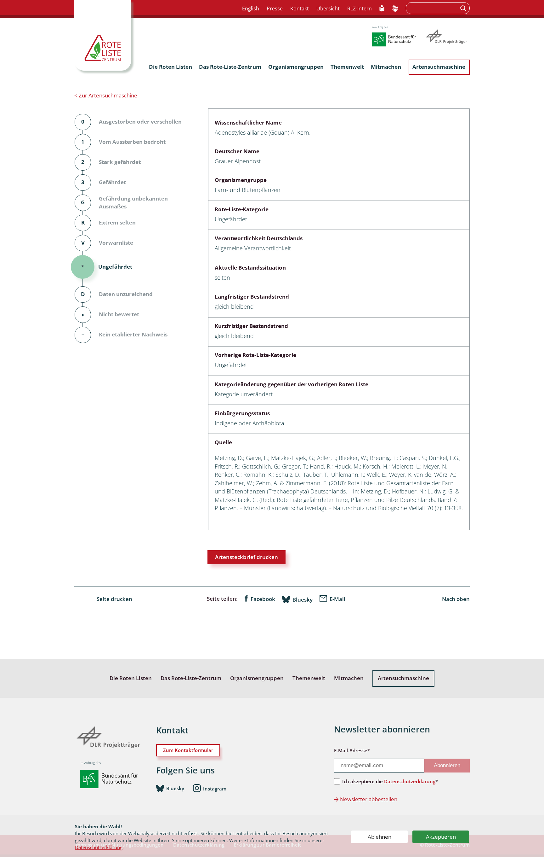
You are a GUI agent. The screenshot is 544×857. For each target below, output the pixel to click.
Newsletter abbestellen (368, 799)
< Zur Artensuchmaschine (105, 95)
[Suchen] (463, 8)
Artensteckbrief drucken (246, 557)
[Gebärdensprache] (395, 9)
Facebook (263, 599)
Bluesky (302, 599)
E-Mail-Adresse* (352, 750)
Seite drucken (114, 599)
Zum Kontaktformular (188, 750)
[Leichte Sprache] (382, 8)
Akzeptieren (441, 836)
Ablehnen (379, 836)
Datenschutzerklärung (98, 847)
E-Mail (337, 599)
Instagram (214, 788)
